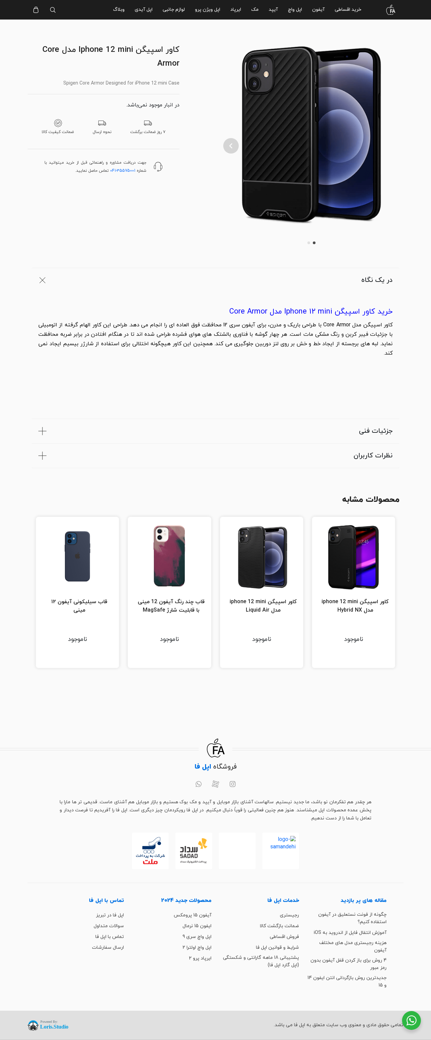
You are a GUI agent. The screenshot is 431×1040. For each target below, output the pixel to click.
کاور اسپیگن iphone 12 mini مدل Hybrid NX (355, 606)
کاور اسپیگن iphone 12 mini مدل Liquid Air (263, 606)
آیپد (273, 9)
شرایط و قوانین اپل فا (277, 947)
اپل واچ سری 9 (197, 937)
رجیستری (289, 915)
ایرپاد (235, 9)
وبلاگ (119, 9)
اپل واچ (295, 9)
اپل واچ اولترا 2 (197, 947)
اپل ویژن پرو (207, 9)
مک (255, 9)
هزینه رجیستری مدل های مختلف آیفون (353, 946)
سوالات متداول (109, 926)
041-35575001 (122, 170)
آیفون (318, 9)
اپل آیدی (144, 9)
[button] (231, 146)
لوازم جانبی (174, 9)
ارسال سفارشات (108, 947)
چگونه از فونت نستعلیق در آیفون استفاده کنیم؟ (352, 918)
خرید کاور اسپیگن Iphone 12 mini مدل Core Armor (311, 312)
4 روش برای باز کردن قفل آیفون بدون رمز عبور (348, 964)
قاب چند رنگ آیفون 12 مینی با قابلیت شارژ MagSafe (171, 606)
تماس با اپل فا (109, 937)
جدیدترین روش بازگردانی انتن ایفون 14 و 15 (347, 981)
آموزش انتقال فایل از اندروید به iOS (350, 933)
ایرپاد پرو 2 (200, 958)
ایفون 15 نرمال (197, 926)
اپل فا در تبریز (110, 915)
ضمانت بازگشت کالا (279, 926)
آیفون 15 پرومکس (192, 915)
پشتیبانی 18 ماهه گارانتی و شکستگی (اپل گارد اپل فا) (261, 961)
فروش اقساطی (284, 937)
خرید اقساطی (348, 9)
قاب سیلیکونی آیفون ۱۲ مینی (79, 606)
